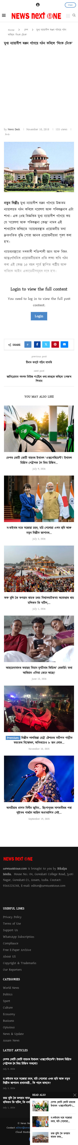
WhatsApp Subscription (18, 936)
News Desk (14, 129)
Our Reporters (12, 969)
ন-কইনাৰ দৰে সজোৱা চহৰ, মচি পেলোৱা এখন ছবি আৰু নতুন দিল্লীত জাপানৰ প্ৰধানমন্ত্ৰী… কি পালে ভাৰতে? (36, 1081)
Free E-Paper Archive (17, 950)
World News (11, 987)
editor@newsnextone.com (30, 1127)
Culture (8, 1007)
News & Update (13, 1033)
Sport (6, 1001)
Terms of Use (12, 923)
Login (39, 316)
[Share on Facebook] (37, 344)
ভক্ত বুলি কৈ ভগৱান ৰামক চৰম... (60, 1135)
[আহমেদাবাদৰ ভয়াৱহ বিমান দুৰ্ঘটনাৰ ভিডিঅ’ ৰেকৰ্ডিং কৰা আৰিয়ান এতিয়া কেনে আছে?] (39, 639)
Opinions (9, 1027)
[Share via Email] (64, 344)
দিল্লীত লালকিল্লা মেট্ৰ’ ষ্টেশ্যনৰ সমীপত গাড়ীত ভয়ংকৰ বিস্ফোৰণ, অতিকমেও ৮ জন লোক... (43, 740)
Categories (11, 979)
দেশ (26, 30)
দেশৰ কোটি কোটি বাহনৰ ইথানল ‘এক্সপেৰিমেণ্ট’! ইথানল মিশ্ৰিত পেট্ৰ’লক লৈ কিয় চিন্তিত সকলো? (37, 1061)
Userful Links (13, 908)
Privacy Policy (12, 917)
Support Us (10, 930)
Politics (7, 994)
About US (9, 956)
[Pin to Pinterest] (55, 344)
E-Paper (70, 5)
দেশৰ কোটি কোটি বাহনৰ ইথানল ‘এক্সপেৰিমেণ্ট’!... (63, 1104)
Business (8, 1020)
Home (11, 30)
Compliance (10, 943)
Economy (9, 1014)
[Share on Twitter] (46, 344)
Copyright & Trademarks (19, 963)
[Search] (74, 16)
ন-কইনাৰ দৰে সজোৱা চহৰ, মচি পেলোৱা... (61, 1119)
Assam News (11, 1040)
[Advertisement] (39, 86)
